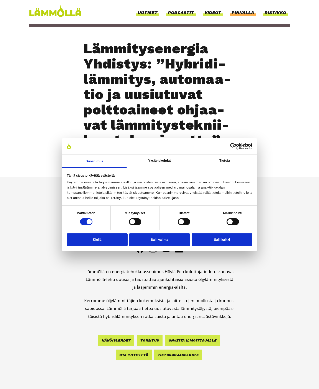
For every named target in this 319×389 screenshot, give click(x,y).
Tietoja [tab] (224, 160)
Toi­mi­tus (149, 340)
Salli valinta (159, 239)
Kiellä (97, 239)
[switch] (135, 221)
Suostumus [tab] (94, 161)
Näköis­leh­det (116, 340)
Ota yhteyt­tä (133, 355)
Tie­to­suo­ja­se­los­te (178, 355)
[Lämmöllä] (57, 11)
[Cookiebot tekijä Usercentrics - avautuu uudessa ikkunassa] (233, 146)
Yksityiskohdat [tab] (159, 160)
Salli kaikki (222, 239)
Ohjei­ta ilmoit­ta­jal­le (193, 340)
